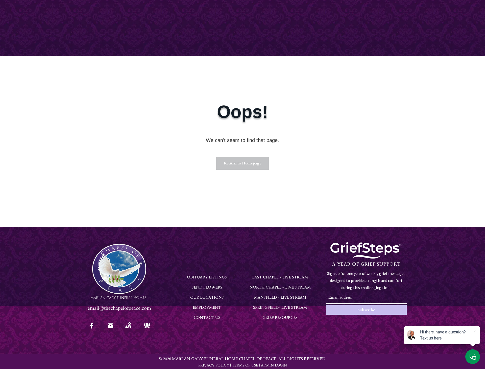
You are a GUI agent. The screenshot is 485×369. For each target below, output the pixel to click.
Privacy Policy (213, 365)
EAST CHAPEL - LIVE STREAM (280, 277)
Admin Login (274, 365)
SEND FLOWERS (207, 287)
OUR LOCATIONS (207, 297)
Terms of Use (245, 365)
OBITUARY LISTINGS (207, 277)
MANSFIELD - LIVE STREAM (280, 297)
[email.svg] (110, 327)
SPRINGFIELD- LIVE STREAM (280, 307)
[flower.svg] (147, 329)
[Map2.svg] (128, 329)
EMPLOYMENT (207, 307)
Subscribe (366, 310)
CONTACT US (207, 317)
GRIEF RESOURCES (280, 317)
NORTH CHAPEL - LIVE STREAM (280, 287)
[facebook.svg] (92, 329)
